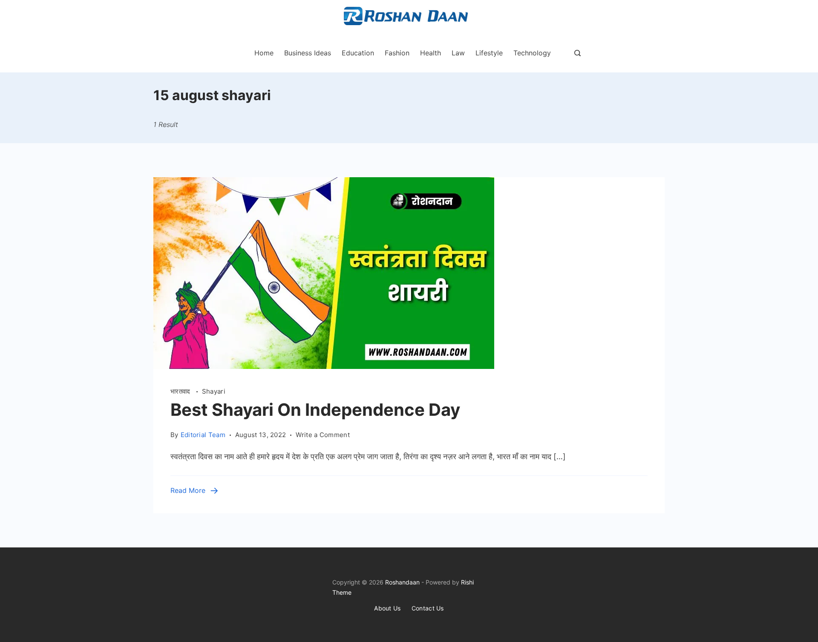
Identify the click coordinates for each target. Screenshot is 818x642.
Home (264, 53)
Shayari (213, 391)
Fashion (397, 53)
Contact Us (428, 608)
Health (430, 53)
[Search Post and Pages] (577, 53)
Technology (532, 53)
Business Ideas (307, 53)
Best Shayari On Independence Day (315, 409)
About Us (387, 608)
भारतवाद (181, 391)
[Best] (323, 366)
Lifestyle (489, 53)
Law (458, 53)
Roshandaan (402, 582)
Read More (187, 490)
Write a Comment (323, 435)
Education (358, 53)
